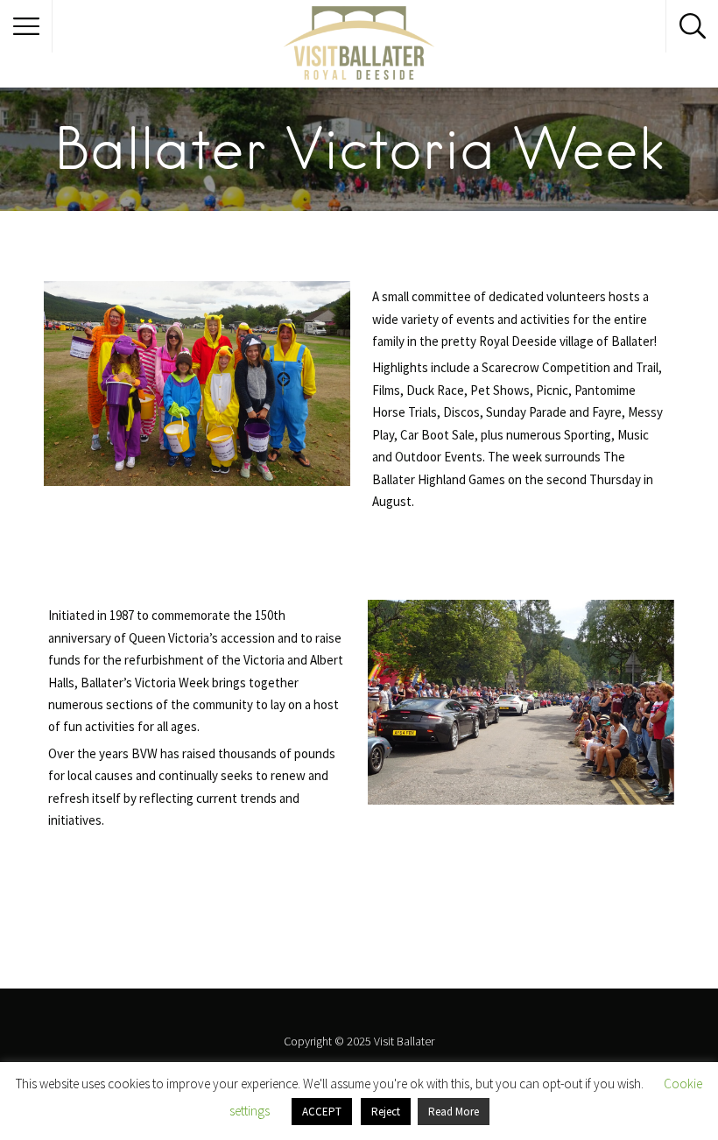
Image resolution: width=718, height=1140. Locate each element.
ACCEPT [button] (321, 1111)
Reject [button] (385, 1111)
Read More (453, 1111)
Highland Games (461, 479)
